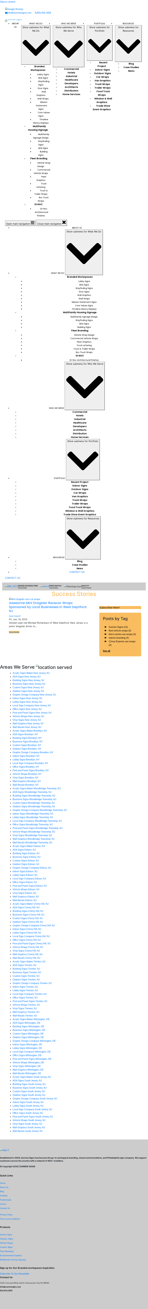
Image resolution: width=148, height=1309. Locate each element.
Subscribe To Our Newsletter (14, 1274)
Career (3, 1204)
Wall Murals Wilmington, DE (27, 1073)
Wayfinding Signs (43, 83)
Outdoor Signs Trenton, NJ (26, 979)
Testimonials (5, 1200)
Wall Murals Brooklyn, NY (26, 785)
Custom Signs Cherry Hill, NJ (28, 918)
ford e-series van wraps (122, 634)
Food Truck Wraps (103, 93)
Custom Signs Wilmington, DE (28, 1033)
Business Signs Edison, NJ (26, 857)
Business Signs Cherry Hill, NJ (28, 914)
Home (2, 1183)
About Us (15, 25)
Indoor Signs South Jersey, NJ (28, 1102)
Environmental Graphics (11, 1255)
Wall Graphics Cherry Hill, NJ (27, 954)
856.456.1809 (44, 13)
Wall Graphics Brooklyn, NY (27, 781)
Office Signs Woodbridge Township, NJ (33, 824)
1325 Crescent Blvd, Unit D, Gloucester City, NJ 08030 (24, 1283)
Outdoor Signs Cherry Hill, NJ (28, 922)
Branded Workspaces (37, 68)
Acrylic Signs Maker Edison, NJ (29, 846)
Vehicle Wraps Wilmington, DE (28, 1062)
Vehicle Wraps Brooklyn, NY (27, 774)
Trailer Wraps (103, 87)
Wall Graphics (41, 93)
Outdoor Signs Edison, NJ (26, 864)
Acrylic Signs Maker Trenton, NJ (29, 961)
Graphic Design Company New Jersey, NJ (34, 694)
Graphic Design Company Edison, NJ (32, 868)
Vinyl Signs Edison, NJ (24, 893)
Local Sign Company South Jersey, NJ (32, 1109)
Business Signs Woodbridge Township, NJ (34, 799)
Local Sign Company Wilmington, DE (32, 1051)
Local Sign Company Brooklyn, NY (30, 763)
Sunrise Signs (118, 627)
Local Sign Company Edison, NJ (29, 878)
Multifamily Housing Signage (38, 128)
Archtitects (71, 87)
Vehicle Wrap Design (43, 164)
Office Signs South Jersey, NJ (28, 1113)
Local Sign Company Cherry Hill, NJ (31, 936)
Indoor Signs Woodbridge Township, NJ (33, 813)
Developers (71, 83)
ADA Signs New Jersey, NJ (26, 676)
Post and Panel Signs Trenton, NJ (30, 1001)
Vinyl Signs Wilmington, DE (27, 1066)
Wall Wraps (43, 98)
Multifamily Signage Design (41, 136)
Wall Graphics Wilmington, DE (28, 1070)
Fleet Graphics (41, 178)
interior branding (119, 638)
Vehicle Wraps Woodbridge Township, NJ (34, 831)
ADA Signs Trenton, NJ (24, 965)
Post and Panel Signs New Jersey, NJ (32, 712)
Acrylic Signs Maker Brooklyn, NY (30, 731)
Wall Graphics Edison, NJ (26, 896)
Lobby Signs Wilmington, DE (27, 1048)
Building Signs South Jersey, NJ (29, 1084)
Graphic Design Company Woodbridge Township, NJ (40, 810)
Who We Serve (68, 23)
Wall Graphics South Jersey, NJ (29, 1127)
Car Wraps (102, 77)
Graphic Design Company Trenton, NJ (32, 983)
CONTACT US (77, 572)
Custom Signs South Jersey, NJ (29, 1091)
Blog (131, 63)
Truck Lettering (41, 185)
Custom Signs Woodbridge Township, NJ (34, 803)
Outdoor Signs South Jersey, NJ (29, 1095)
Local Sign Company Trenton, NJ (30, 994)
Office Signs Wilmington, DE (27, 1055)
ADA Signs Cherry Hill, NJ (26, 907)
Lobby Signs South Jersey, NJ (28, 1106)
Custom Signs (6, 1247)
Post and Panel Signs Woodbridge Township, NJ (37, 828)
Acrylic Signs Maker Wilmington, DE (31, 1019)
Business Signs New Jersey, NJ (29, 684)
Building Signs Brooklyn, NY (27, 738)
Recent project (102, 64)
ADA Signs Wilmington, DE (26, 1023)
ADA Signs (43, 77)
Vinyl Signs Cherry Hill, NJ (26, 951)
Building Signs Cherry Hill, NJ (28, 911)
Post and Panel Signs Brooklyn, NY (31, 770)
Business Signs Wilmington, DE (29, 1030)
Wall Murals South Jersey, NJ (27, 1131)
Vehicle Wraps (6, 1243)
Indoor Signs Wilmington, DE (27, 1044)
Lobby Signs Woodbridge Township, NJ (33, 817)
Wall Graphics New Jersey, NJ (28, 723)
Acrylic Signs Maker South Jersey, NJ (32, 1077)
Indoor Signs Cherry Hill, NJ (27, 929)
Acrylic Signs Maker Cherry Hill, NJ (31, 904)
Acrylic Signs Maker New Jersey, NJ (31, 673)
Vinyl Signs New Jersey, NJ (27, 720)
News (131, 71)
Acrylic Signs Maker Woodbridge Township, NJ (37, 788)
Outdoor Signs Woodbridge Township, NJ (34, 806)
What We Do (35, 23)
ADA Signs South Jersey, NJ (27, 1080)
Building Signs (43, 153)
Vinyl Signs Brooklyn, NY (25, 777)
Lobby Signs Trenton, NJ (25, 990)
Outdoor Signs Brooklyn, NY (27, 749)
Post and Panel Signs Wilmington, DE (32, 1059)
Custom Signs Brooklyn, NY (27, 745)
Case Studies (131, 67)
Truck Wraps (102, 84)
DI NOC (39, 204)
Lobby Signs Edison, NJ (25, 875)
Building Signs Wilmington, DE (28, 1026)
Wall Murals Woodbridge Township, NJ (32, 842)
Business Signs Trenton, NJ (27, 972)
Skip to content (7, 2)
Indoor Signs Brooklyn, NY (26, 756)
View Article (14, 632)
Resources (128, 23)
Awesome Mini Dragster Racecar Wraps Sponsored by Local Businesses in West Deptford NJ (47, 607)
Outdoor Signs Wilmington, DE (28, 1037)
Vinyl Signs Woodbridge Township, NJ (32, 835)
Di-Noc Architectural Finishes (41, 212)
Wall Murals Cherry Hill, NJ (26, 958)
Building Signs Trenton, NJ (26, 969)
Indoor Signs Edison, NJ (25, 871)
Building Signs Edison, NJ (26, 853)
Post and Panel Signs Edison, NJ (30, 886)
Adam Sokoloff (14, 616)
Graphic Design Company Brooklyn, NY (33, 752)
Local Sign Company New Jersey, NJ (32, 705)
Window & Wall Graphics (103, 100)
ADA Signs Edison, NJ (24, 850)
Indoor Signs (102, 69)
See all (106, 651)
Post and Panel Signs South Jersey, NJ (33, 1116)
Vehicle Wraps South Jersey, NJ (29, 1120)
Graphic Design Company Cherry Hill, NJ (34, 925)
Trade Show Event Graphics (102, 107)
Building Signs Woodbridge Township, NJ (34, 795)
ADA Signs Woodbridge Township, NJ (32, 792)
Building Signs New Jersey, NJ (28, 680)
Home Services (71, 94)
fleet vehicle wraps (120, 630)
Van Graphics (103, 80)
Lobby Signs (43, 74)
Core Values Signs (44, 114)
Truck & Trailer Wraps (41, 192)
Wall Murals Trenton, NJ (25, 1015)
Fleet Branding (38, 158)
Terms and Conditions (10, 1219)
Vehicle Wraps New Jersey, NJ (28, 716)
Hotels (71, 72)
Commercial (71, 69)
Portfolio (99, 23)
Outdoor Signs (102, 73)
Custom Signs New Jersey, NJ (28, 687)
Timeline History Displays (41, 121)
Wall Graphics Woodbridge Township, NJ (33, 839)
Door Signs (43, 88)
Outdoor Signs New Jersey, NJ (28, 691)
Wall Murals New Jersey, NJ (27, 727)
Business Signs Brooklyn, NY (28, 741)
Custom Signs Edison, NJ (26, 860)
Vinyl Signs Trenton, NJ (25, 1008)
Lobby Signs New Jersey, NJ (27, 702)
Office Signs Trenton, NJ (25, 997)
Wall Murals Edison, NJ (24, 900)
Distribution (71, 90)
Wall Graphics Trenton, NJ (26, 1012)
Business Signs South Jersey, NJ (30, 1088)
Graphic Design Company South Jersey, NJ (35, 1098)
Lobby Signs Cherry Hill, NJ (27, 932)
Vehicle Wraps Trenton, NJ (26, 1005)
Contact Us (5, 1208)
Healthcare (71, 80)
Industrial (71, 76)
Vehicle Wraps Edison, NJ (26, 889)
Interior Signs (6, 1234)
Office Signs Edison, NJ (25, 882)
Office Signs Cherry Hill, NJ (27, 940)
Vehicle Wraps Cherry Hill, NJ (28, 947)
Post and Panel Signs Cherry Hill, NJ (31, 943)
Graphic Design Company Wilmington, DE (34, 1041)
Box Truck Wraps (43, 199)
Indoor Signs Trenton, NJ (25, 987)
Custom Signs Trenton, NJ (26, 976)
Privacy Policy (6, 1215)
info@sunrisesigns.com (19, 13)
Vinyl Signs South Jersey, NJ (27, 1124)
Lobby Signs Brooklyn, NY (26, 759)
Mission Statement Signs (41, 106)
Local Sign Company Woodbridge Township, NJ (37, 821)
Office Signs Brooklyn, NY (26, 767)
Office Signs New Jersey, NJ (27, 709)
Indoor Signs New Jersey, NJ (27, 698)
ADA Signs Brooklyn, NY (25, 734)
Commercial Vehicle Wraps (42, 171)
